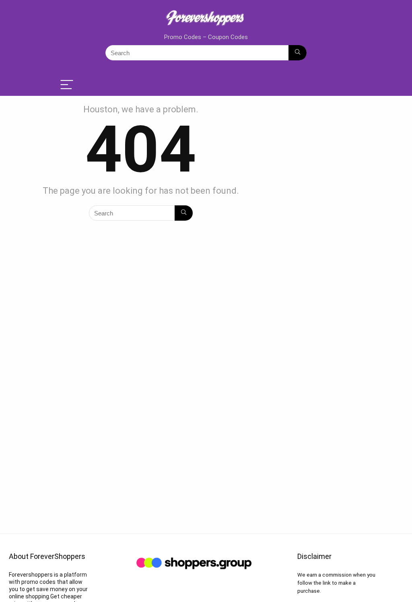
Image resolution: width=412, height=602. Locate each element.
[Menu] (66, 85)
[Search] (297, 52)
